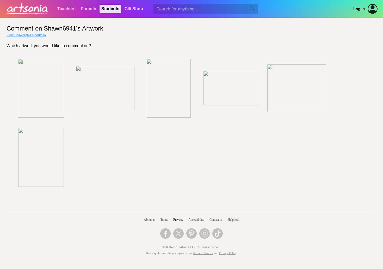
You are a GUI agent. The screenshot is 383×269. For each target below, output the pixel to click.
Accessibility (196, 220)
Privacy (178, 220)
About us (149, 220)
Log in (359, 9)
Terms (164, 220)
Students (110, 9)
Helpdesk (233, 220)
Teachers (66, 9)
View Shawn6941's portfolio (26, 35)
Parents (88, 9)
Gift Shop (134, 9)
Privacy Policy (227, 253)
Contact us (216, 220)
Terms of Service (203, 253)
